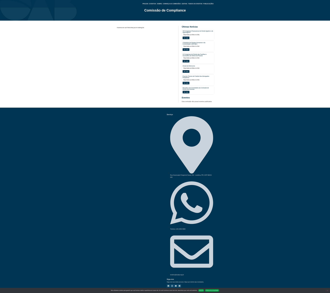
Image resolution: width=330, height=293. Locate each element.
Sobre (159, 3)
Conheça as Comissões (172, 3)
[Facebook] (168, 286)
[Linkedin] (179, 286)
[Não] (327, 290)
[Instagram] (172, 286)
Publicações (208, 3)
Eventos (152, 3)
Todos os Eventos (195, 3)
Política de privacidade (212, 290)
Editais (184, 3)
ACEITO (201, 290)
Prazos (145, 3)
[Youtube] (175, 286)
